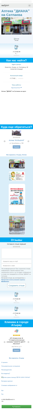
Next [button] (28, 141)
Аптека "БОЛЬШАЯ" (16, 140)
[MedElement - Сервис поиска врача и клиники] (5, 5)
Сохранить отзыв (16, 285)
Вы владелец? (5, 373)
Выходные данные (7, 381)
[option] (16, 141)
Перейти (16, 147)
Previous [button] (5, 141)
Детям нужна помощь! (23, 377)
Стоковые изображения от (9, 385)
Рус (2, 394)
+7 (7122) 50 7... (16, 53)
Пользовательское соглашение (10, 366)
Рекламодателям (6, 370)
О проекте (4, 362)
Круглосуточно (15, 87)
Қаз (2, 390)
